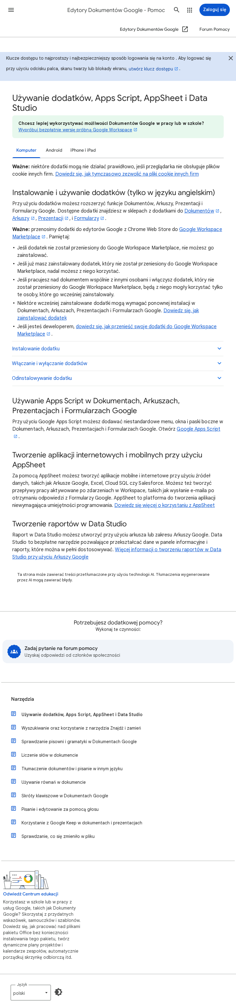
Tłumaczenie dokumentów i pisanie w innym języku (72, 768)
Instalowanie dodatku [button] (36, 349)
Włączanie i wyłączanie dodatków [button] (49, 364)
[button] (11, 9)
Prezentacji (50, 218)
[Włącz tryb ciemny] (58, 992)
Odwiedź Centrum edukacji (30, 894)
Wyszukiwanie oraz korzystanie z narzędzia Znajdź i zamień (81, 728)
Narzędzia (22, 699)
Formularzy (86, 218)
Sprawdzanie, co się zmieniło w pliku (58, 836)
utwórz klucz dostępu (151, 69)
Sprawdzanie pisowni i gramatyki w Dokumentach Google (79, 741)
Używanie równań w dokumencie (54, 782)
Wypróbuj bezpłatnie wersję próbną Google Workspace (75, 130)
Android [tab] (54, 150)
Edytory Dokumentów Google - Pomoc (116, 10)
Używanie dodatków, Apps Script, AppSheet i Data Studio (82, 714)
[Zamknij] (230, 58)
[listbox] (30, 993)
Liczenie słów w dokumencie (50, 755)
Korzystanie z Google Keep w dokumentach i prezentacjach (82, 823)
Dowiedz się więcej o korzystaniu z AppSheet (164, 505)
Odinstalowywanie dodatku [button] (42, 378)
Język (22, 984)
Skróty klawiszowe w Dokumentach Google (65, 796)
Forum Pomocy (214, 29)
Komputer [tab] (26, 150)
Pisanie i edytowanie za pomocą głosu (60, 809)
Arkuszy (21, 218)
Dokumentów (199, 211)
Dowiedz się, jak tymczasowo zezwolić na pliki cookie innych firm (127, 174)
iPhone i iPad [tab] (83, 150)
